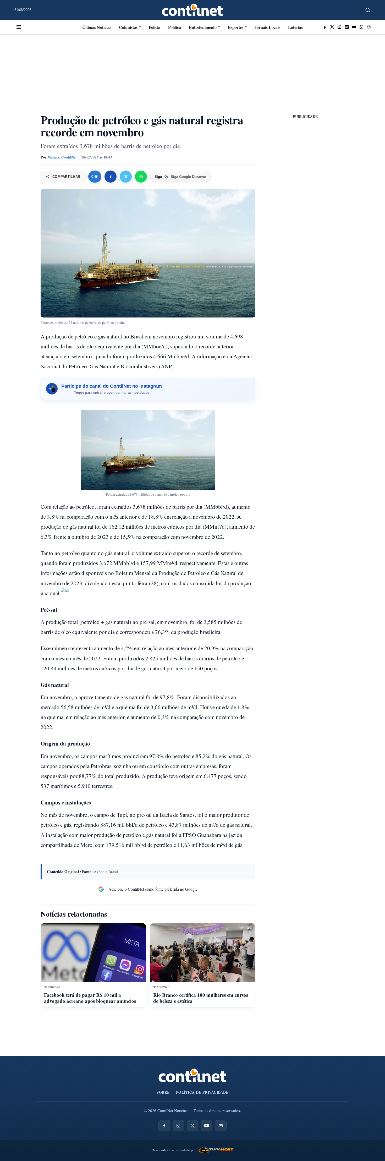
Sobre (163, 1092)
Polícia (154, 27)
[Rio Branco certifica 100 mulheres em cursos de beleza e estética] (202, 952)
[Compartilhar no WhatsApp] (141, 177)
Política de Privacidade (202, 1092)
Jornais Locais (267, 27)
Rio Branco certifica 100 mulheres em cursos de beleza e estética (200, 998)
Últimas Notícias (96, 27)
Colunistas (128, 27)
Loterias (295, 27)
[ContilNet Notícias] (192, 10)
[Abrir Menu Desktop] (18, 27)
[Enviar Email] (369, 27)
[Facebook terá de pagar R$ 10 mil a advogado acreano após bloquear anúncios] (93, 952)
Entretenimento (203, 27)
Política (174, 27)
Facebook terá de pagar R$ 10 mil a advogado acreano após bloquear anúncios (90, 998)
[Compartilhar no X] (126, 177)
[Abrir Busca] (368, 10)
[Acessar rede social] (325, 27)
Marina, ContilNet (62, 157)
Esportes (235, 27)
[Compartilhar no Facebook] (110, 177)
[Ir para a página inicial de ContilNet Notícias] (192, 1075)
